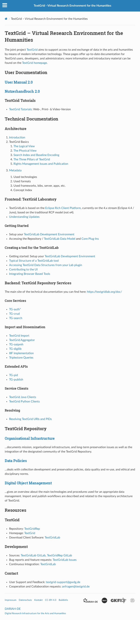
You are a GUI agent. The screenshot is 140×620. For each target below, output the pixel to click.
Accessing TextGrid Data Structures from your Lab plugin (45, 265)
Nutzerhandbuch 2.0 (22, 91)
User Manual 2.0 (19, 82)
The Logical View (24, 146)
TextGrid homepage (34, 62)
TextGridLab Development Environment (49, 234)
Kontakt (38, 600)
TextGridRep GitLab (59, 555)
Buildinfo (63, 600)
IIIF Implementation (21, 353)
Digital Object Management (28, 482)
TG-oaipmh (16, 344)
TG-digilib (15, 348)
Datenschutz (25, 600)
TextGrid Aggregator (22, 340)
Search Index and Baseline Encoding (36, 155)
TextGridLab (52, 537)
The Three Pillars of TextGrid (31, 159)
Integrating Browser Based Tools (29, 273)
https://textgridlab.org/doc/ (104, 291)
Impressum (10, 600)
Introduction (17, 137)
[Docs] (6, 18)
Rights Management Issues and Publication (40, 163)
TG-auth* (15, 309)
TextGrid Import (19, 335)
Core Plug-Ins (90, 238)
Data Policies (16, 460)
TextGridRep (32, 528)
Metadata (15, 170)
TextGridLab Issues (65, 559)
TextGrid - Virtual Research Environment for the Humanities (72, 5)
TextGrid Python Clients (24, 401)
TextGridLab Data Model (59, 238)
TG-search (15, 318)
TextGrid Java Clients (22, 397)
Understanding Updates (24, 216)
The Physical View (25, 150)
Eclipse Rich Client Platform (63, 208)
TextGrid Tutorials (20, 109)
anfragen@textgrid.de (76, 586)
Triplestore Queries (21, 357)
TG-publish (16, 379)
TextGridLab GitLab (33, 555)
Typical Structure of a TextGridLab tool (34, 260)
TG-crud (14, 313)
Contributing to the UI (23, 269)
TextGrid (32, 49)
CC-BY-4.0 (50, 600)
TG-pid (13, 375)
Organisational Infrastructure (30, 438)
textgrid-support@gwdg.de (63, 582)
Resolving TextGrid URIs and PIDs (30, 419)
